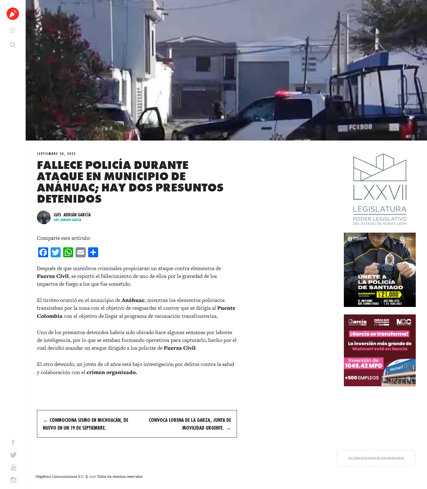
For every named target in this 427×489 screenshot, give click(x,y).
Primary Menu (12, 30)
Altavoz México (13, 13)
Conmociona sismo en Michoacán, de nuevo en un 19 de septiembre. (85, 423)
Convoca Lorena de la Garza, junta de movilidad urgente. (190, 423)
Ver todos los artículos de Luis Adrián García (376, 458)
